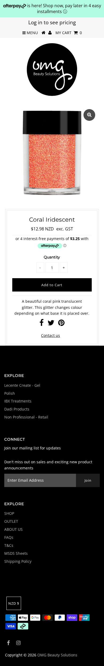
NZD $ (13, 603)
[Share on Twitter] (50, 323)
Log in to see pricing (52, 22)
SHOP (9, 513)
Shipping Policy (17, 561)
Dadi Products (16, 409)
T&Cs (8, 545)
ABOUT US (13, 529)
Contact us (50, 335)
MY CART (68, 32)
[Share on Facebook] (41, 323)
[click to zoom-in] (89, 115)
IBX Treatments (17, 401)
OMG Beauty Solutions (57, 654)
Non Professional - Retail (26, 417)
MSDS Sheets (16, 553)
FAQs (8, 537)
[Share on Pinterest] (61, 323)
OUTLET (11, 521)
